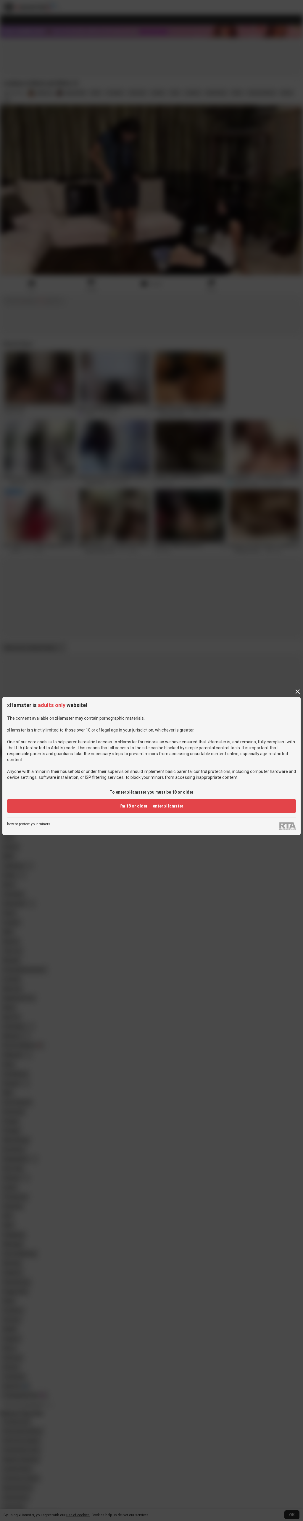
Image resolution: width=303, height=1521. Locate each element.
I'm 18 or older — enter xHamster (151, 806)
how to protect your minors (28, 824)
